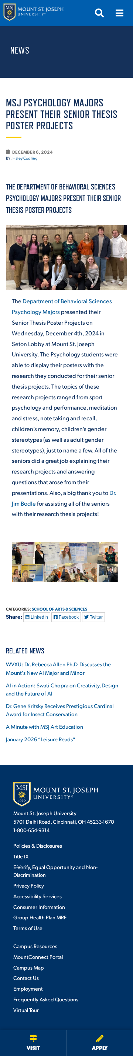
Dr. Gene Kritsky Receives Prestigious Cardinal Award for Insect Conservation (60, 710)
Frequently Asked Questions (45, 999)
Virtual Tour (26, 1010)
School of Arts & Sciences (59, 609)
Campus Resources (35, 946)
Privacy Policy (28, 885)
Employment (28, 988)
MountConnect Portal (38, 956)
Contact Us (26, 977)
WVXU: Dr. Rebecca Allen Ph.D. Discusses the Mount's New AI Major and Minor (58, 668)
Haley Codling (25, 158)
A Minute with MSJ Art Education (44, 726)
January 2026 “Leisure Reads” (40, 738)
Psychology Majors (36, 311)
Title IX (20, 856)
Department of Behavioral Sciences (67, 301)
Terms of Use (27, 928)
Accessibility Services (37, 896)
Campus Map (28, 967)
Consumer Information (39, 906)
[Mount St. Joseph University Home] (33, 13)
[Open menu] (119, 13)
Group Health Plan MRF (39, 917)
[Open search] (99, 13)
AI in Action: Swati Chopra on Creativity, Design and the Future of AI (62, 689)
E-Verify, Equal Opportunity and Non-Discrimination (55, 871)
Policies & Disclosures (37, 845)
